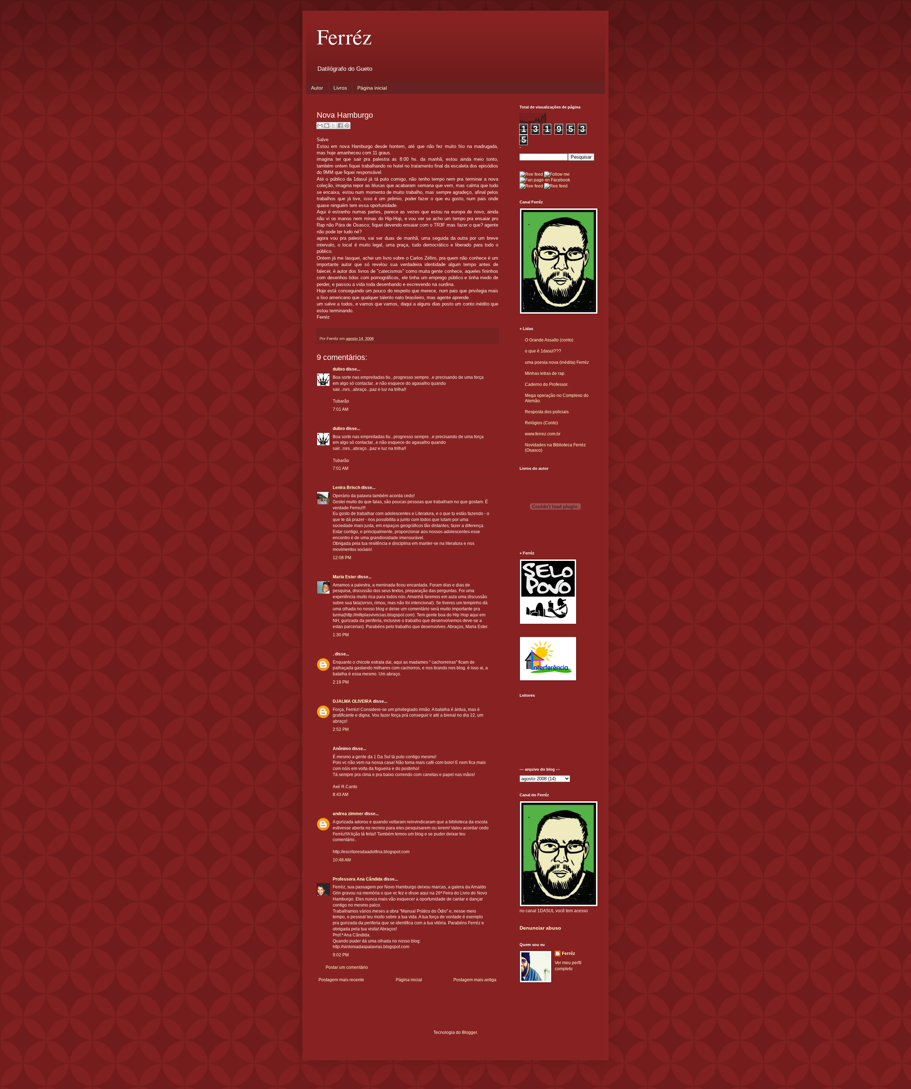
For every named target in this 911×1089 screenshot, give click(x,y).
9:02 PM (341, 954)
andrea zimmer (348, 813)
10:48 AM (342, 859)
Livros (340, 88)
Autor (317, 88)
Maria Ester (344, 576)
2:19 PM (341, 682)
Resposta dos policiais (547, 411)
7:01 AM (340, 409)
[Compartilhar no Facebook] (340, 125)
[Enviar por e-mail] (319, 125)
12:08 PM (342, 557)
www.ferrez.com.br (542, 433)
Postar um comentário (347, 967)
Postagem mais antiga (474, 979)
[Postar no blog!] (326, 125)
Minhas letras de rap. (545, 373)
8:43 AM (340, 794)
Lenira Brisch (346, 487)
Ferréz (344, 36)
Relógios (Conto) (541, 422)
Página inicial (372, 88)
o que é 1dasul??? (543, 351)
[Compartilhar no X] (333, 125)
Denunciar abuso (540, 928)
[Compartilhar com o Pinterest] (347, 125)
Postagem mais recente (341, 979)
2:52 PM (341, 729)
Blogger (469, 1032)
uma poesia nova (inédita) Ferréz (557, 362)
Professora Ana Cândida (358, 879)
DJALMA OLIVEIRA (352, 701)
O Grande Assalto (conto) (549, 340)
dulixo (339, 369)
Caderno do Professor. (546, 384)
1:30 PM (341, 634)
